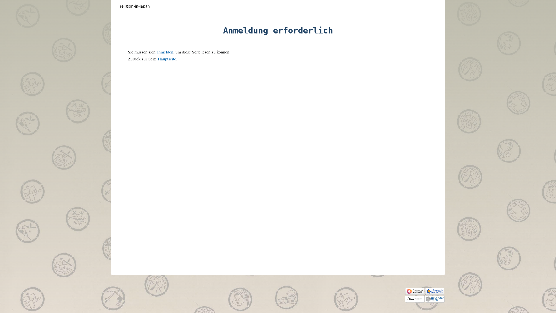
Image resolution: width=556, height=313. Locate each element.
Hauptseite (167, 59)
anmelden (165, 52)
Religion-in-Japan (135, 6)
